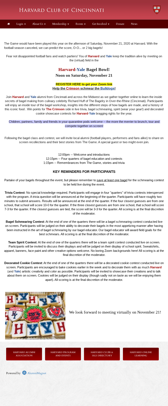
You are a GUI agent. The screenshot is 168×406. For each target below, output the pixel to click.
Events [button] (80, 24)
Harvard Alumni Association (24, 354)
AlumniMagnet (36, 373)
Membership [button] (59, 24)
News (134, 24)
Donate (120, 24)
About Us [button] (38, 24)
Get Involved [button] (99, 24)
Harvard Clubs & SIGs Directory (102, 354)
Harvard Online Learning (141, 354)
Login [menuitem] (20, 24)
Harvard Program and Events (63, 354)
